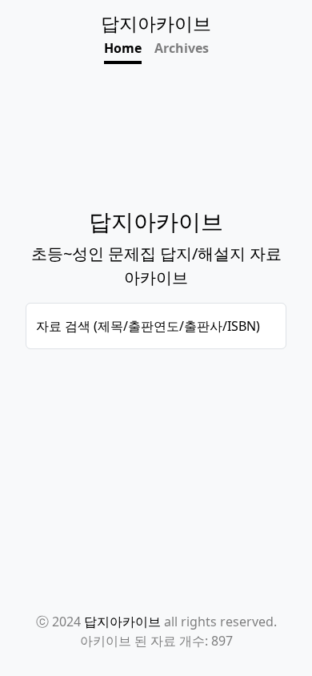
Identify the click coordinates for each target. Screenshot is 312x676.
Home (123, 48)
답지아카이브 (122, 621)
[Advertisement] (156, 415)
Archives (181, 48)
